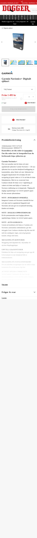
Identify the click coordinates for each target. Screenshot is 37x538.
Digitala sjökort (8, 28)
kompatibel (28, 151)
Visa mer (5, 285)
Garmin (4, 298)
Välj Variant (8, 89)
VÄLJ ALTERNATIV (18, 109)
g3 (24, 156)
